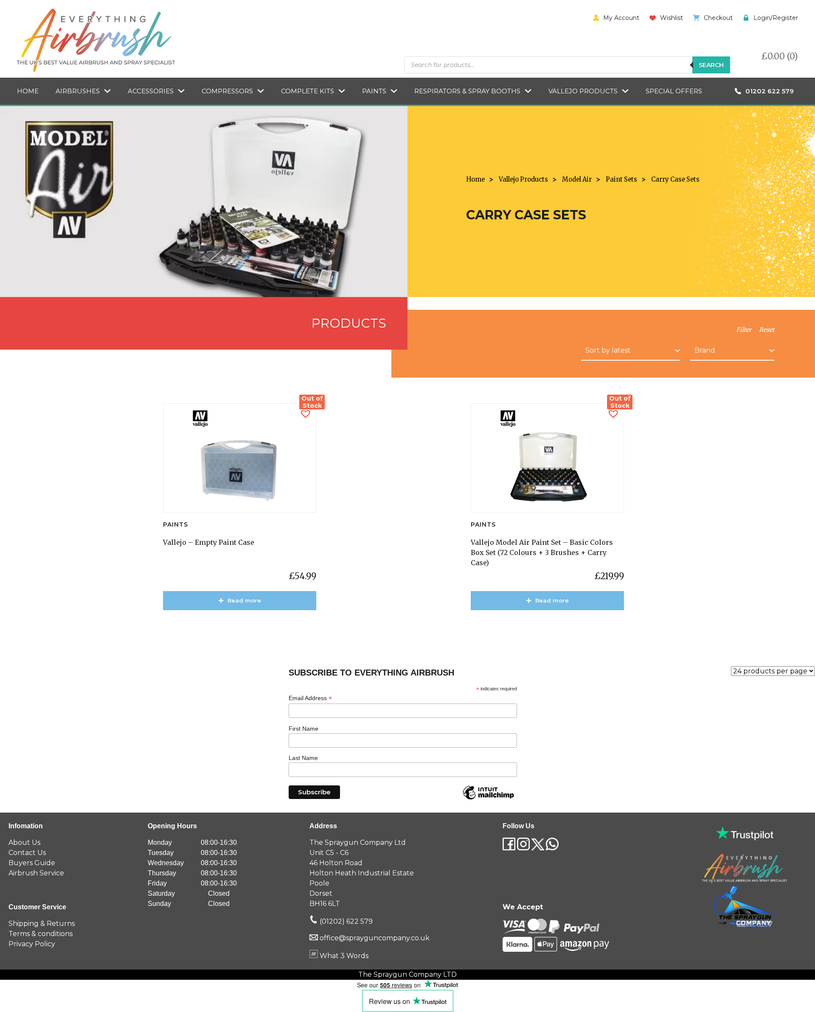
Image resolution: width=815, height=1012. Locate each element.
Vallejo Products (583, 91)
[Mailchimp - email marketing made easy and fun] (488, 799)
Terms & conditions (40, 934)
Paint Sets (621, 179)
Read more (244, 600)
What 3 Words (343, 956)
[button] (305, 413)
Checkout (718, 18)
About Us (24, 842)
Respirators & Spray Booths (467, 91)
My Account (621, 18)
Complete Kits (307, 91)
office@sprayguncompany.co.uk (375, 938)
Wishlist (671, 18)
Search (711, 65)
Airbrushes (78, 91)
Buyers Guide (31, 863)
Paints (374, 91)
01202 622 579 (769, 91)
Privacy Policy (31, 944)
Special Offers (674, 91)
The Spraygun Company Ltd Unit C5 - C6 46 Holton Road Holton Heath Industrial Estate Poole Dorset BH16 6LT (361, 873)
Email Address (310, 698)
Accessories (151, 91)
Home (28, 91)
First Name (303, 728)
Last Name (303, 757)
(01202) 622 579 (345, 921)
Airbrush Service (36, 873)
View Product (244, 625)
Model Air (577, 179)
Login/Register (775, 18)
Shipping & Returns (41, 923)
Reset (766, 330)
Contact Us (27, 853)
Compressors (227, 91)
